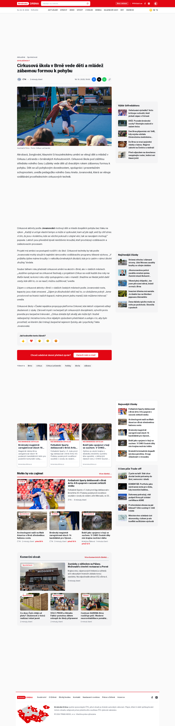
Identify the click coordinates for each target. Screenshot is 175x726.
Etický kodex (65, 697)
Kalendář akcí (111, 10)
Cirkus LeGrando (53, 366)
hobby (68, 366)
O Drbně (52, 697)
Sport (80, 10)
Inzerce (130, 10)
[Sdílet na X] (99, 79)
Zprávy (63, 10)
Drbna (98, 10)
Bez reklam (122, 3)
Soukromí (41, 697)
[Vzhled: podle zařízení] (156, 3)
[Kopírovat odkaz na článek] (109, 79)
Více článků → (105, 474)
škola (77, 366)
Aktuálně (53, 10)
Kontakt (76, 697)
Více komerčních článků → (97, 557)
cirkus (39, 366)
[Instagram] (149, 3)
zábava (87, 366)
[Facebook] (145, 3)
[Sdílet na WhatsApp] (104, 79)
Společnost (32, 57)
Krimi (72, 10)
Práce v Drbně (108, 697)
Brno (30, 366)
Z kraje (89, 10)
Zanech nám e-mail (85, 355)
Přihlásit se (137, 4)
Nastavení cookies (91, 697)
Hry (122, 10)
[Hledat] (88, 3)
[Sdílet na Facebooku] (94, 79)
